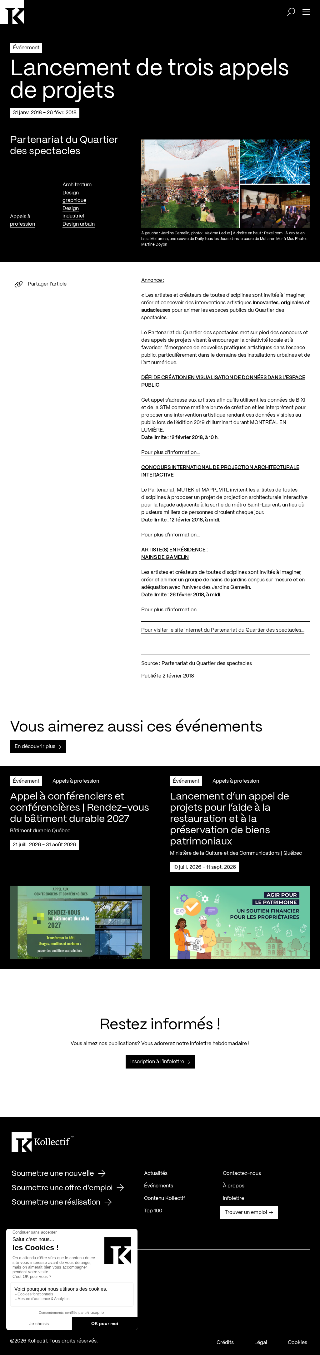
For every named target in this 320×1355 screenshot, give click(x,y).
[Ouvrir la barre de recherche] (291, 12)
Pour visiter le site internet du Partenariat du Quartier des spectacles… (222, 630)
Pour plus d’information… (170, 452)
